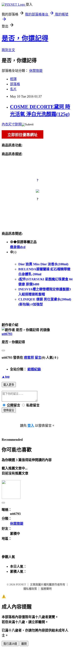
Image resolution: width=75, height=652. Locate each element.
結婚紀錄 (34, 369)
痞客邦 (29, 357)
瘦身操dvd (17, 247)
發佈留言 (8, 410)
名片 (13, 89)
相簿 (13, 79)
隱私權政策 (30, 588)
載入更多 (8, 384)
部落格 (15, 84)
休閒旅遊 (35, 70)
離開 (24, 643)
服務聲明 (46, 588)
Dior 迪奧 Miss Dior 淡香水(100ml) (43, 264)
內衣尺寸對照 (12, 124)
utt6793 (7, 334)
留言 (38, 357)
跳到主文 (8, 50)
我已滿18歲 (10, 643)
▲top (6, 376)
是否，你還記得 (25, 38)
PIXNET (21, 584)
